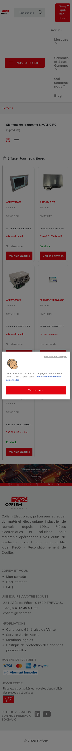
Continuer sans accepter (55, 356)
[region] (36, 375)
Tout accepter (36, 390)
